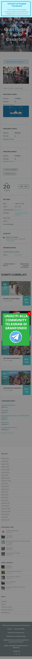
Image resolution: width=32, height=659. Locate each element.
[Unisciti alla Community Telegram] (16, 329)
